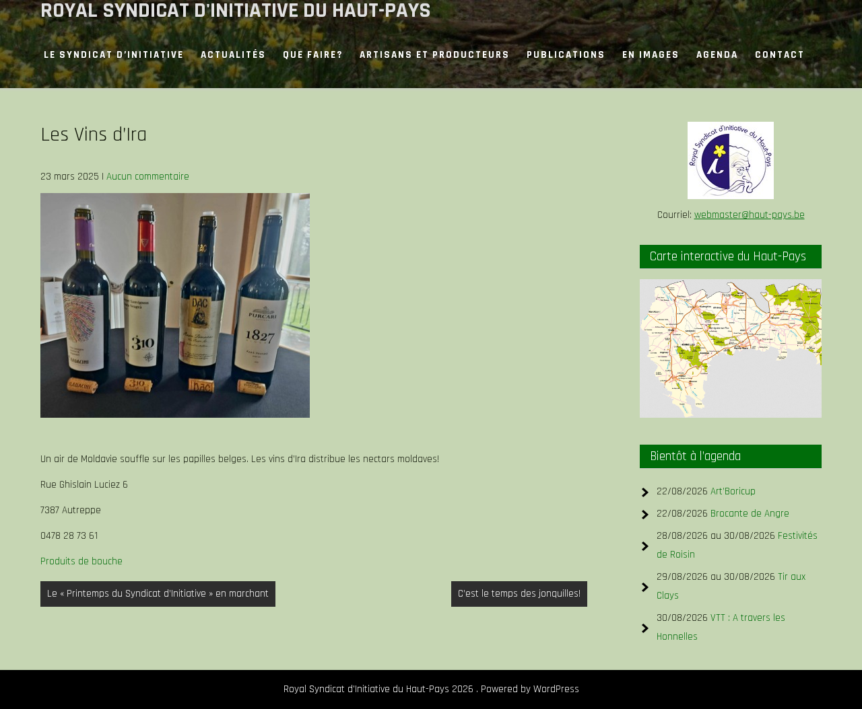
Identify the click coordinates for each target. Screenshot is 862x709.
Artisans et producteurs (435, 54)
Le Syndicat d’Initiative (114, 54)
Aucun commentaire (147, 176)
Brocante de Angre (749, 513)
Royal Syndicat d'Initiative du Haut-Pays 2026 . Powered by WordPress (431, 689)
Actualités (233, 54)
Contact (780, 54)
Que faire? (313, 54)
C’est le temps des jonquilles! (519, 593)
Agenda (717, 54)
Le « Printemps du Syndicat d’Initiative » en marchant (158, 593)
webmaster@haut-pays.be (749, 215)
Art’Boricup (733, 491)
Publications (566, 54)
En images (650, 54)
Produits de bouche (81, 561)
